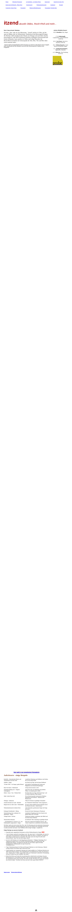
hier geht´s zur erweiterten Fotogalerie (26, 772)
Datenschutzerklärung (16, 872)
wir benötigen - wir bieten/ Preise (33, 1)
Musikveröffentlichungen (35, 8)
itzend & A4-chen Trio (59, 1)
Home (7, 1)
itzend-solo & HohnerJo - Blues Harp (14, 5)
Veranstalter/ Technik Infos (51, 8)
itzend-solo (47, 1)
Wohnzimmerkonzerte (41, 5)
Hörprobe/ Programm (17, 1)
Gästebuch (52, 5)
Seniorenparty (29, 5)
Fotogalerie (23, 8)
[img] (36, 14)
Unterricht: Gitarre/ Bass (11, 8)
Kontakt (61, 5)
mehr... (5, 770)
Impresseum (7, 872)
